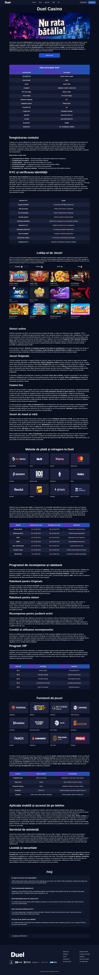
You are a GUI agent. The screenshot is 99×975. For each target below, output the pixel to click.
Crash (58, 266)
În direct (38, 266)
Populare (17, 266)
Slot (79, 266)
